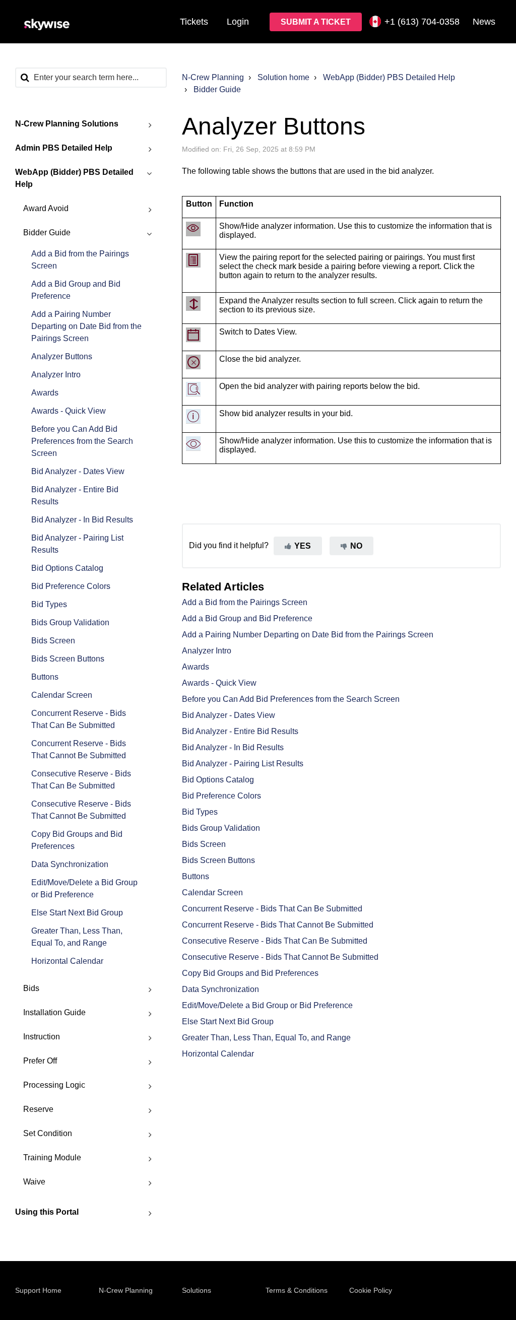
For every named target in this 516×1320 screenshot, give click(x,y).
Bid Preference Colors (70, 586)
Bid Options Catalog (67, 568)
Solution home (283, 77)
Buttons (44, 677)
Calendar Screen (61, 695)
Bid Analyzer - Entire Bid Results (74, 495)
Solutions (196, 1290)
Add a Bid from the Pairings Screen (80, 259)
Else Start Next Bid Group (77, 912)
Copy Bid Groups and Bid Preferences (76, 840)
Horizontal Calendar (67, 961)
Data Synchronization (69, 864)
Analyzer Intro (56, 374)
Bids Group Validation (70, 622)
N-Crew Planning (213, 77)
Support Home (38, 1290)
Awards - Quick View (68, 411)
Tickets (194, 22)
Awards (44, 392)
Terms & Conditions (297, 1290)
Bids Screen (53, 640)
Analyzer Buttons (61, 356)
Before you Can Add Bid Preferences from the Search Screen (82, 441)
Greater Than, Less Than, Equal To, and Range (76, 937)
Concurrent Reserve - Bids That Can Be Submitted (78, 719)
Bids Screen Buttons (67, 658)
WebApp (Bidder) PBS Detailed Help (389, 77)
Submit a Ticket (316, 22)
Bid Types (49, 604)
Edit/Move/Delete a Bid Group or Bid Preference (84, 888)
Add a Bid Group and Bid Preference (75, 290)
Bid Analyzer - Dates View (77, 471)
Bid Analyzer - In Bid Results (82, 519)
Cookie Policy (370, 1290)
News (484, 22)
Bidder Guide (217, 89)
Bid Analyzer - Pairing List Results (77, 544)
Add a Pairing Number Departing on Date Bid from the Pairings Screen (86, 326)
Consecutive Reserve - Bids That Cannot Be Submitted (81, 810)
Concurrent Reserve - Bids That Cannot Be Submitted (78, 749)
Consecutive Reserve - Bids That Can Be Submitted (81, 779)
